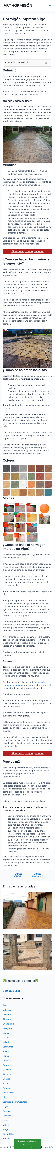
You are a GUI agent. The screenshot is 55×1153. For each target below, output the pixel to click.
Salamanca (8, 1046)
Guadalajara (8, 1023)
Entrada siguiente (37, 875)
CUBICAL (50, 1147)
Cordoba (7, 1060)
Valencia (7, 1010)
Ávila (5, 1005)
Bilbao (6, 1125)
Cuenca (6, 1079)
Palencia (7, 1115)
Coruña (6, 1111)
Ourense (7, 1088)
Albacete (7, 1019)
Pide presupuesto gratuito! (28, 251)
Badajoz (7, 1033)
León (5, 1120)
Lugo (5, 1106)
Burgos (6, 1129)
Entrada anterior (17, 875)
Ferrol (5, 1083)
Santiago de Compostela (15, 1102)
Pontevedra (8, 1092)
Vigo (5, 1097)
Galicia (6, 1037)
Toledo (6, 1051)
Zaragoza (7, 1028)
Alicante (7, 1014)
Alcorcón (7, 1074)
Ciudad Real (8, 1134)
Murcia (6, 1056)
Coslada (7, 1069)
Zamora (6, 1138)
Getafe (6, 1065)
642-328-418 (11, 990)
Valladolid (7, 1042)
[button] (45, 63)
